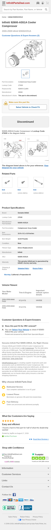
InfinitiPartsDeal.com (9, 363)
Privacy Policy (38, 517)
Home (4, 17)
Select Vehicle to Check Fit (28, 107)
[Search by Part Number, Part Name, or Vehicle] (46, 9)
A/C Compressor (28, 348)
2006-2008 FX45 (17, 359)
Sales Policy (12, 517)
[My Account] (42, 2)
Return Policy (38, 268)
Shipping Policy (23, 268)
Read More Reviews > (41, 439)
